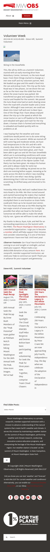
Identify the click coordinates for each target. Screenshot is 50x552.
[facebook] (10, 497)
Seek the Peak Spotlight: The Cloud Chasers (24, 294)
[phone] (39, 497)
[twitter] (22, 497)
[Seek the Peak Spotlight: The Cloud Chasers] (27, 281)
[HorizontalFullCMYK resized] (20, 4)
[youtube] (28, 497)
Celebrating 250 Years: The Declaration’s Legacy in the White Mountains (41, 297)
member (8, 232)
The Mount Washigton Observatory (28, 227)
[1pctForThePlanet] (20, 513)
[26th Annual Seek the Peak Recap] (11, 281)
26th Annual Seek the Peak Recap (9, 292)
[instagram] (16, 497)
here (38, 250)
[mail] (33, 497)
